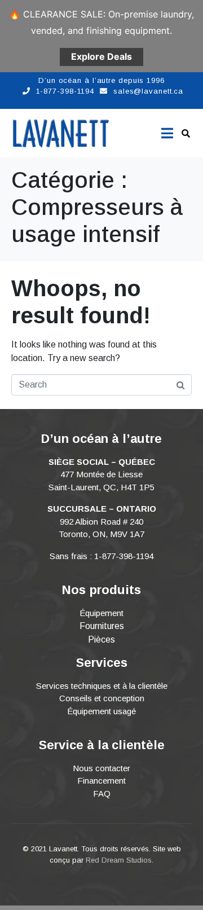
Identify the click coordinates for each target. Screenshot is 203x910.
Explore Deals (101, 56)
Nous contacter (101, 768)
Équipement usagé (101, 711)
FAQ (102, 793)
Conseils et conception (101, 698)
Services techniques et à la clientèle (101, 686)
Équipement (101, 613)
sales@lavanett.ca (148, 91)
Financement (101, 780)
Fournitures (102, 626)
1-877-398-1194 (65, 91)
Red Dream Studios (119, 860)
